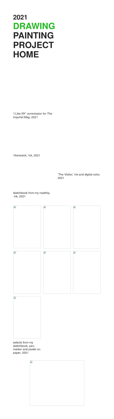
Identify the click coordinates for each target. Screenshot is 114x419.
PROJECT (33, 44)
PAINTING (33, 35)
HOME (26, 54)
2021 (20, 17)
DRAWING (34, 25)
